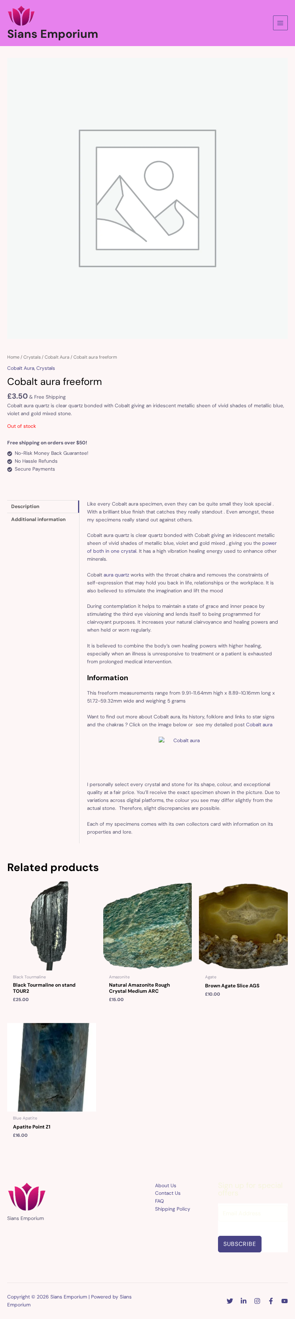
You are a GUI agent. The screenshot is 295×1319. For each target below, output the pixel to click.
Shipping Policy (172, 1209)
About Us (165, 1185)
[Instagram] (257, 1301)
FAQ (159, 1201)
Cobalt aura (259, 724)
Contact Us (168, 1193)
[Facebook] (271, 1301)
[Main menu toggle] (280, 22)
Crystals (32, 357)
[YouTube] (284, 1301)
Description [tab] (25, 506)
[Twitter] (230, 1301)
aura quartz (116, 574)
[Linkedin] (243, 1301)
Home (13, 357)
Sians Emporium (52, 33)
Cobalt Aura (57, 357)
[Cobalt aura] (184, 755)
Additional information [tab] (38, 519)
